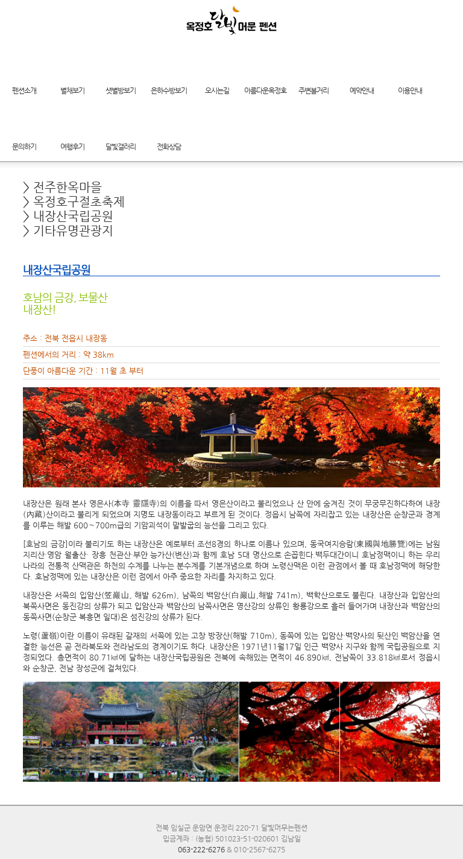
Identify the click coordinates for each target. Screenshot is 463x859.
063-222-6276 (201, 849)
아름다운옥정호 (265, 90)
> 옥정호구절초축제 (74, 202)
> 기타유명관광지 (68, 231)
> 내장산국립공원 (68, 216)
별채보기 (72, 90)
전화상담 (169, 146)
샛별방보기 (121, 90)
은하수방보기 (169, 90)
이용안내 (410, 90)
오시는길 (217, 90)
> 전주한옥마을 (62, 187)
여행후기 (72, 146)
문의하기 (24, 146)
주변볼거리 (313, 90)
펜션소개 (24, 90)
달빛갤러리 (121, 146)
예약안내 (362, 90)
